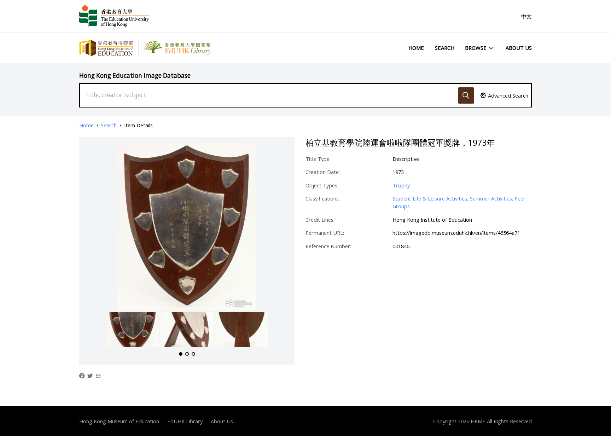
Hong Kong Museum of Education (119, 421)
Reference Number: (328, 246)
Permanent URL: (325, 232)
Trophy (401, 185)
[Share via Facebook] (82, 375)
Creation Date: (323, 171)
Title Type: (318, 158)
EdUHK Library (185, 421)
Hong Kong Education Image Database (135, 75)
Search (444, 47)
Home (416, 47)
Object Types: (322, 185)
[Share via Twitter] (90, 375)
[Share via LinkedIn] (98, 375)
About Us (519, 47)
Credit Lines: (320, 219)
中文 (526, 16)
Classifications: (323, 198)
